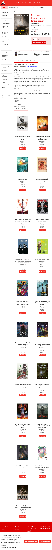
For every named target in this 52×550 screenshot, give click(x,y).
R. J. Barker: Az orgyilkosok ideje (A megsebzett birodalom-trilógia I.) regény (42, 303)
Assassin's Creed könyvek (5, 40)
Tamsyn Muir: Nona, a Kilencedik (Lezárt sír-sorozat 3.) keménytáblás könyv (22, 344)
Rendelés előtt (37, 2)
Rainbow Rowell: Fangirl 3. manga (42, 259)
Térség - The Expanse (6, 48)
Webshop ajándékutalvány (5, 83)
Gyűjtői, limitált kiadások (5, 56)
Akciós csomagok (6, 23)
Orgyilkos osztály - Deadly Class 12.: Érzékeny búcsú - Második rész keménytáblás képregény (23, 261)
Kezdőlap (3, 529)
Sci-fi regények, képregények (5, 45)
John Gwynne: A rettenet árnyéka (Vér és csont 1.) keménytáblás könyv (22, 426)
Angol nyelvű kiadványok (4, 76)
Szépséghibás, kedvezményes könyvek (5, 28)
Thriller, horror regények (5, 33)
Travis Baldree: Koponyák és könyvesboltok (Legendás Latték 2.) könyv (42, 344)
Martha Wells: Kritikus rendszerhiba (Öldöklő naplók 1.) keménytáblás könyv (42, 426)
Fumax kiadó (36, 23)
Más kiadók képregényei (5, 71)
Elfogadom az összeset (45, 541)
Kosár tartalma (45, 2)
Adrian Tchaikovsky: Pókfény (22, 465)
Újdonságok (5, 20)
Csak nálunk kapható (6, 59)
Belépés (31, 2)
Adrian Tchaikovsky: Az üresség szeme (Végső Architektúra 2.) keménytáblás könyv (42, 138)
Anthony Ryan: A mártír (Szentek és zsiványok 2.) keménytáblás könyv (22, 138)
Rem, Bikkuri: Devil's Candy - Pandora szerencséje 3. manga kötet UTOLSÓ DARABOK (23, 303)
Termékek (18, 2)
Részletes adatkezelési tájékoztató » (9, 547)
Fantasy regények (5, 52)
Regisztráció (25, 2)
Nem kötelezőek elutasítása (30, 541)
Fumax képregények (6, 62)
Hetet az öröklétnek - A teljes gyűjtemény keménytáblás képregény (42, 179)
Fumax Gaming (5, 36)
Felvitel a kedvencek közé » (37, 47)
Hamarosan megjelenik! (4, 16)
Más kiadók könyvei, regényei (6, 67)
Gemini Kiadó (4, 79)
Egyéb (3, 87)
